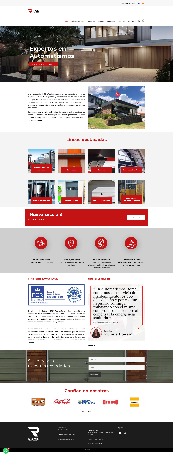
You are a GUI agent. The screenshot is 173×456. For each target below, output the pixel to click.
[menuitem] (139, 3)
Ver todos (86, 412)
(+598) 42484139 (99, 439)
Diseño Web (86, 450)
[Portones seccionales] (101, 192)
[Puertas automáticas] (41, 192)
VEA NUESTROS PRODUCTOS (43, 64)
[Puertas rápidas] (71, 192)
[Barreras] (101, 161)
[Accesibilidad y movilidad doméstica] (131, 192)
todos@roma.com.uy (68, 439)
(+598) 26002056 (69, 434)
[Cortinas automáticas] (131, 161)
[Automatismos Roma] (34, 11)
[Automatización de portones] (41, 161)
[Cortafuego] (71, 161)
